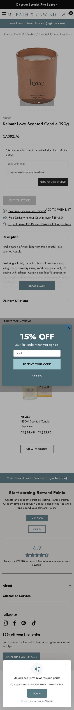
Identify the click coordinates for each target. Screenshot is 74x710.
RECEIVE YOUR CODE (37, 364)
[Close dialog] (68, 327)
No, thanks (37, 375)
